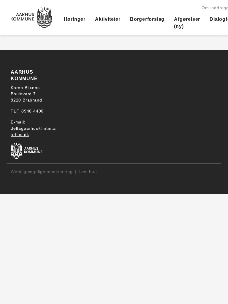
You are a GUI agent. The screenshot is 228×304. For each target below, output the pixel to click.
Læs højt (88, 171)
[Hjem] (31, 17)
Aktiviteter (108, 19)
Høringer (75, 19)
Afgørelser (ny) (187, 23)
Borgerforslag (147, 19)
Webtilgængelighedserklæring (42, 171)
